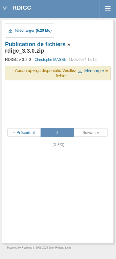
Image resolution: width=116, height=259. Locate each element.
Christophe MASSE (50, 60)
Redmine (27, 247)
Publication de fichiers (35, 44)
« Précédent (24, 132)
